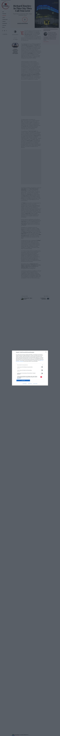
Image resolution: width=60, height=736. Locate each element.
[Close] (46, 352)
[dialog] (30, 368)
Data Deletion (25, 383)
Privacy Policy (35, 383)
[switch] (41, 367)
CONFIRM (23, 380)
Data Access (30, 383)
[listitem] (30, 364)
